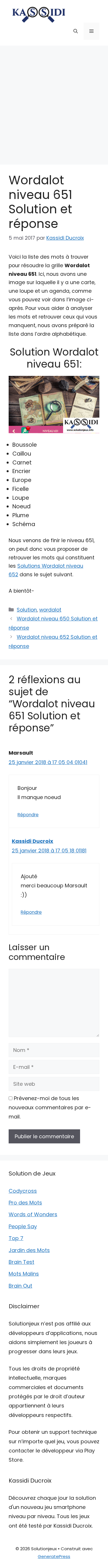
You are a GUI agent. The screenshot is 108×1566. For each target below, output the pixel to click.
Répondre (28, 815)
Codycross (23, 1190)
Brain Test (21, 1262)
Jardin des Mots (29, 1250)
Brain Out (20, 1285)
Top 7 (16, 1238)
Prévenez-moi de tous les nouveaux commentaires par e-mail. (50, 1107)
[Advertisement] (54, 102)
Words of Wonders (33, 1214)
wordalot (50, 609)
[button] (76, 31)
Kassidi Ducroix (32, 841)
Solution (27, 609)
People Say (23, 1226)
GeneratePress (54, 1556)
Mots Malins (24, 1273)
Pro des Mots (25, 1202)
